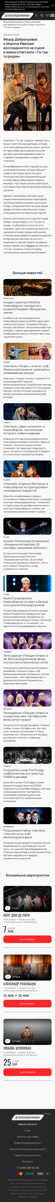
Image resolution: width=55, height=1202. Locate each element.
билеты (31, 245)
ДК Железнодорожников (17, 15)
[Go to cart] (47, 15)
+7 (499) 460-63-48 (27, 1167)
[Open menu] (52, 15)
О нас (28, 1130)
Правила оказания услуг (27, 1142)
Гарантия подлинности (28, 1155)
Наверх (47, 1113)
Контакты (27, 1161)
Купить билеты (27, 939)
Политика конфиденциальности (27, 1149)
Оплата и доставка (27, 1136)
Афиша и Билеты (27, 1124)
